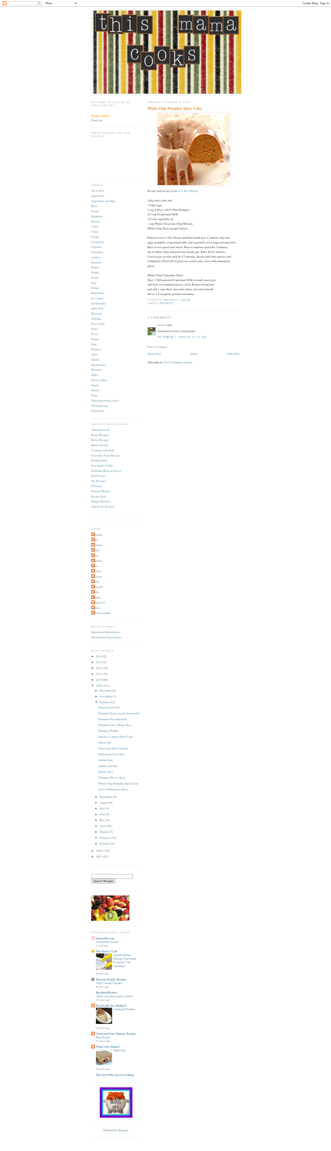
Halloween (97, 293)
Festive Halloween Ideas (113, 789)
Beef (94, 206)
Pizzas (95, 339)
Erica (95, 555)
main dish (97, 308)
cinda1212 (98, 602)
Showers (96, 370)
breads (95, 211)
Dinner (95, 267)
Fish (93, 283)
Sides (94, 375)
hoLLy (162, 325)
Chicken (96, 247)
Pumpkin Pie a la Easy (111, 778)
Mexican (96, 313)
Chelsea (97, 545)
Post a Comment (157, 347)
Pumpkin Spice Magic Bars (114, 725)
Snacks (95, 390)
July (102, 808)
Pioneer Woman (100, 491)
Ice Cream (97, 298)
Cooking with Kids (102, 450)
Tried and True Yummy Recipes (116, 1033)
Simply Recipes (100, 501)
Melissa (97, 576)
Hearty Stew (105, 772)
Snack (95, 385)
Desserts (167, 303)
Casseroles (97, 242)
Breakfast (97, 216)
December (106, 690)
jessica (96, 608)
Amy (95, 540)
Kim (94, 566)
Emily (96, 550)
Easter (95, 278)
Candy (95, 237)
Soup (94, 395)
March (104, 832)
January (105, 843)
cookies (96, 257)
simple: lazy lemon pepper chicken (114, 996)
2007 (99, 856)
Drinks (95, 272)
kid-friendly (98, 303)
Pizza (94, 334)
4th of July (97, 191)
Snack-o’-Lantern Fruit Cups (115, 737)
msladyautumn (101, 613)
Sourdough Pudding (124, 1009)
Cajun (95, 226)
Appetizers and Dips (103, 201)
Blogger (123, 1130)
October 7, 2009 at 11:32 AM (182, 337)
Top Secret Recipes (102, 506)
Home (194, 354)
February (105, 838)
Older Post (233, 354)
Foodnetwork (99, 460)
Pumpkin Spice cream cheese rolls (119, 713)
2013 (99, 662)
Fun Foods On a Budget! (111, 1005)
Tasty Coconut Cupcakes (109, 983)
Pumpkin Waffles (108, 731)
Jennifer (97, 561)
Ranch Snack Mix (109, 707)
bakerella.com (105, 938)
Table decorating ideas (105, 400)
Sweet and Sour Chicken (113, 748)
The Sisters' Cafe (106, 951)
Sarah (95, 582)
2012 (99, 668)
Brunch (95, 221)
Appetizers (97, 196)
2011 (99, 674)
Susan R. (97, 587)
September (106, 797)
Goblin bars (105, 760)
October (105, 702)
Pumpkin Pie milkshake (112, 719)
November (106, 696)
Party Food (97, 324)
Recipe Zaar (98, 496)
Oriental (96, 319)
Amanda (97, 535)
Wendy (96, 597)
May (103, 820)
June (103, 814)
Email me (97, 120)
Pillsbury (96, 486)
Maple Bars (119, 1050)
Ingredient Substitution (105, 632)
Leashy (96, 571)
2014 (99, 656)
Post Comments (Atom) (178, 362)
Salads (95, 359)
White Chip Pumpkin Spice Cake (118, 783)
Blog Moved (102, 1037)
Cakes (95, 231)
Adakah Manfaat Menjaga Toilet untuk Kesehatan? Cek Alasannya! (124, 960)
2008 (99, 851)
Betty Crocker (99, 445)
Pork (94, 344)
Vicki (95, 592)
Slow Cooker (99, 380)
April (103, 826)
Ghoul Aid (104, 742)
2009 (99, 685)
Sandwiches (98, 365)
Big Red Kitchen (106, 992)
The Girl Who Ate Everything (115, 1074)
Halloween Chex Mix (111, 754)
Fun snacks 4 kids (102, 465)
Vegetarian (97, 411)
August (104, 802)
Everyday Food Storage (105, 455)
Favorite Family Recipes (111, 979)
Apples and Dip (107, 766)
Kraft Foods (98, 476)
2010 (99, 680)
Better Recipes (100, 435)
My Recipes (98, 481)
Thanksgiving (99, 406)
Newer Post (154, 354)
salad (94, 354)
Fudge (95, 288)
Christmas (97, 252)
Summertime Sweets (107, 942)
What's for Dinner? (108, 1046)
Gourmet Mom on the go (106, 471)
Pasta (94, 329)
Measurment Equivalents (106, 637)
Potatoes (96, 349)
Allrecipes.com (100, 430)
